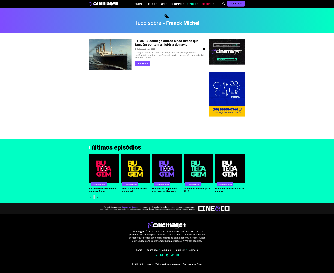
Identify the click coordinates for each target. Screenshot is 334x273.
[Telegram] (167, 255)
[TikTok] (172, 255)
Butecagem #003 (225, 184)
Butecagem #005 (162, 184)
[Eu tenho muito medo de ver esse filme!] (104, 168)
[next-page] (96, 197)
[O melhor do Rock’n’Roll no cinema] (230, 168)
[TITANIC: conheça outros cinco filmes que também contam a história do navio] (110, 54)
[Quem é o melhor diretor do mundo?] (135, 168)
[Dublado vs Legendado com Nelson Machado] (167, 168)
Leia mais (142, 63)
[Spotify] (162, 255)
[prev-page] (91, 197)
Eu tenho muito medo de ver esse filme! (102, 190)
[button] (223, 4)
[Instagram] (156, 255)
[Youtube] (178, 255)
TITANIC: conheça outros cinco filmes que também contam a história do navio (166, 43)
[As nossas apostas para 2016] (198, 168)
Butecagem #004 (193, 184)
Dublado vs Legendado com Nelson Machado (164, 190)
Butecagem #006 (130, 184)
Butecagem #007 (99, 184)
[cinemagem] (105, 3)
